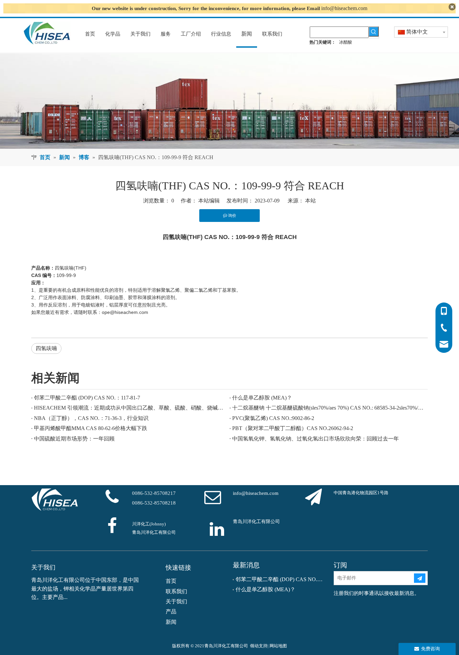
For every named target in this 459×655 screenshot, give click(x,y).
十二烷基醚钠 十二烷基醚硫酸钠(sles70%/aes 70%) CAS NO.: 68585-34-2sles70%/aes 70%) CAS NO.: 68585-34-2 (328, 408)
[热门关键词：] (374, 32)
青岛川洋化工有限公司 (256, 521)
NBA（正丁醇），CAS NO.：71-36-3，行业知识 (91, 418)
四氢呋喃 (46, 348)
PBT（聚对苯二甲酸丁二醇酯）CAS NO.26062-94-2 (292, 428)
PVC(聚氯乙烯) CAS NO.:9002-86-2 (273, 418)
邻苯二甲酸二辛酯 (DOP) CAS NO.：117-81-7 (87, 398)
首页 (171, 581)
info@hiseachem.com (344, 8)
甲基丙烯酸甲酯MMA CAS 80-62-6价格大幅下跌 (90, 428)
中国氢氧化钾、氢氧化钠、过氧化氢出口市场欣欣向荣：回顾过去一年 (315, 438)
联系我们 (176, 591)
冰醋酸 (345, 42)
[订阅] (419, 578)
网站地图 (278, 645)
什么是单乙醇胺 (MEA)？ (262, 398)
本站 (310, 200)
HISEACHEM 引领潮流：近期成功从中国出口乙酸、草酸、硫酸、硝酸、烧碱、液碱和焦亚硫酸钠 (130, 408)
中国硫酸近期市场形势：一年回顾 (74, 438)
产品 (171, 611)
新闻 (171, 622)
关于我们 (176, 601)
